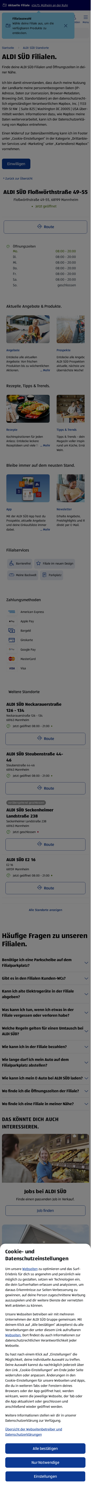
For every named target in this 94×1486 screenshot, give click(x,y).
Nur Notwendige (45, 1462)
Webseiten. (13, 1335)
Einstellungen (45, 1476)
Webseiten (30, 1268)
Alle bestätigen (45, 1448)
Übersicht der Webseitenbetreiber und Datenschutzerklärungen (33, 1432)
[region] (45, 1365)
